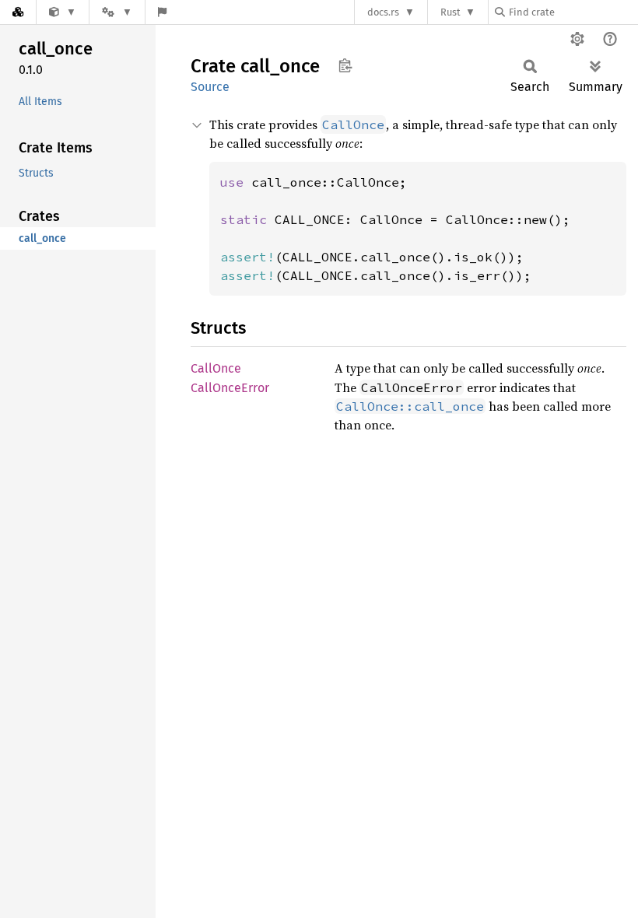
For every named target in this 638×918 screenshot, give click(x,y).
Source (210, 86)
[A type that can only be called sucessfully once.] (63, 12)
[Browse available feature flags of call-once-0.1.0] (162, 12)
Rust (450, 12)
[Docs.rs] (18, 12)
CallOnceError (230, 387)
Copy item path (345, 65)
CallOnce (216, 368)
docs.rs (383, 12)
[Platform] (116, 12)
